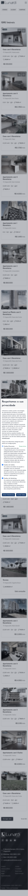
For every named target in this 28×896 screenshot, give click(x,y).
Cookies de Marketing (10, 478)
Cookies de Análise (9, 465)
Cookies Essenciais (15, 446)
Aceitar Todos (21, 495)
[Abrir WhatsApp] (24, 892)
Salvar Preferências (8, 495)
